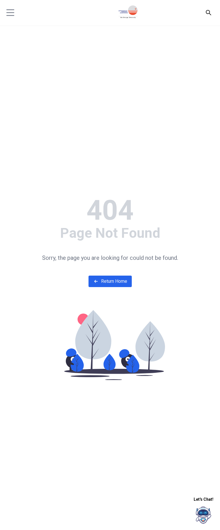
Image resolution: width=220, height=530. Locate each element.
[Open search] (208, 13)
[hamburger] (10, 12)
